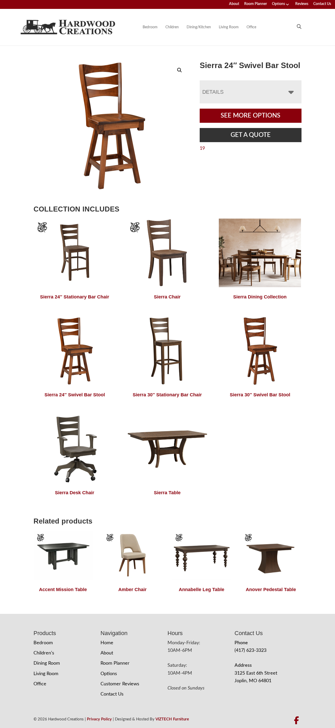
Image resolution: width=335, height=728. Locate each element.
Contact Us (322, 4)
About (234, 4)
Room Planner (255, 4)
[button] (179, 70)
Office (251, 27)
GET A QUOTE (251, 135)
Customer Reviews (119, 684)
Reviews (301, 4)
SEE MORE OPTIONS (250, 116)
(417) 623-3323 (250, 650)
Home (106, 643)
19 (202, 148)
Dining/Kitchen (199, 27)
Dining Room (47, 663)
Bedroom (150, 27)
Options (278, 4)
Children (172, 27)
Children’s (44, 653)
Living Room (229, 27)
